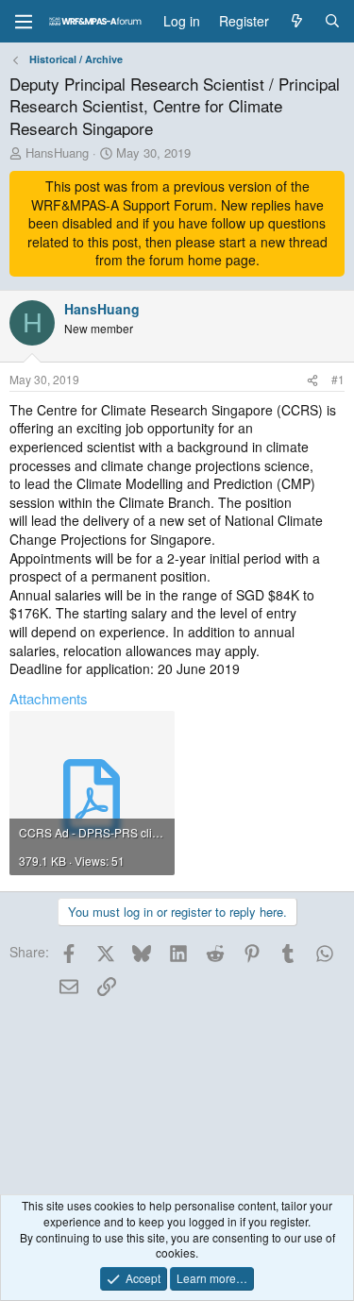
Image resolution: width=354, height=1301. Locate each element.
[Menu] (23, 22)
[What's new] (296, 22)
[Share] (312, 380)
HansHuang (57, 152)
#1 (338, 379)
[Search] (332, 22)
